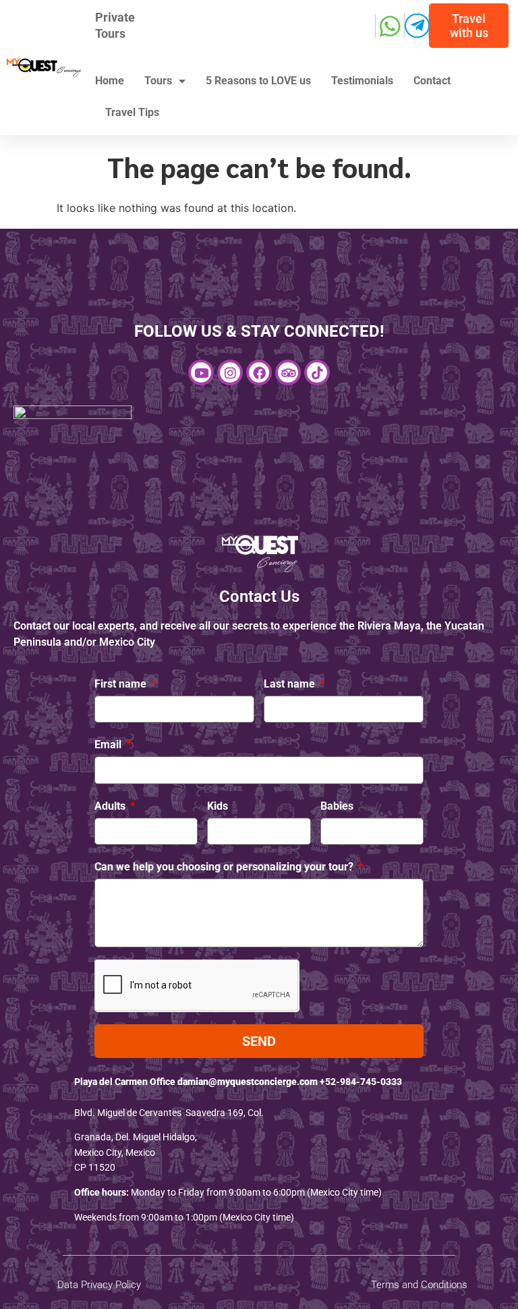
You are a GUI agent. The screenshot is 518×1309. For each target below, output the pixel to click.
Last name (291, 683)
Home (109, 80)
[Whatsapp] (390, 26)
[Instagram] (230, 372)
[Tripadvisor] (288, 372)
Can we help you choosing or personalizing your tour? (225, 866)
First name (121, 683)
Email (109, 744)
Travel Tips (132, 112)
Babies (336, 806)
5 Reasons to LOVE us (258, 80)
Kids (217, 806)
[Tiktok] (317, 372)
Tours (158, 80)
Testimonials (362, 80)
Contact (432, 80)
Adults (111, 806)
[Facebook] (259, 372)
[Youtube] (201, 372)
